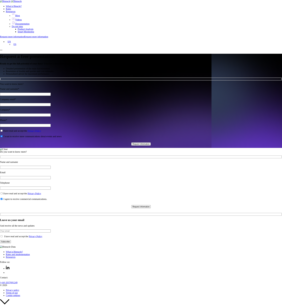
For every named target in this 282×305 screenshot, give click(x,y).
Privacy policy (12, 290)
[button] (8, 41)
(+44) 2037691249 (8, 282)
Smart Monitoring (26, 31)
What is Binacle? (14, 6)
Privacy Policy (34, 131)
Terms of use (12, 293)
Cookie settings (13, 295)
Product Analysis (25, 29)
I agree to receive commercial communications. (25, 199)
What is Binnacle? (14, 252)
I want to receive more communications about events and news (33, 136)
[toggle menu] (1, 50)
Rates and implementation (18, 254)
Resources (10, 11)
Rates (8, 9)
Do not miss (17, 26)
